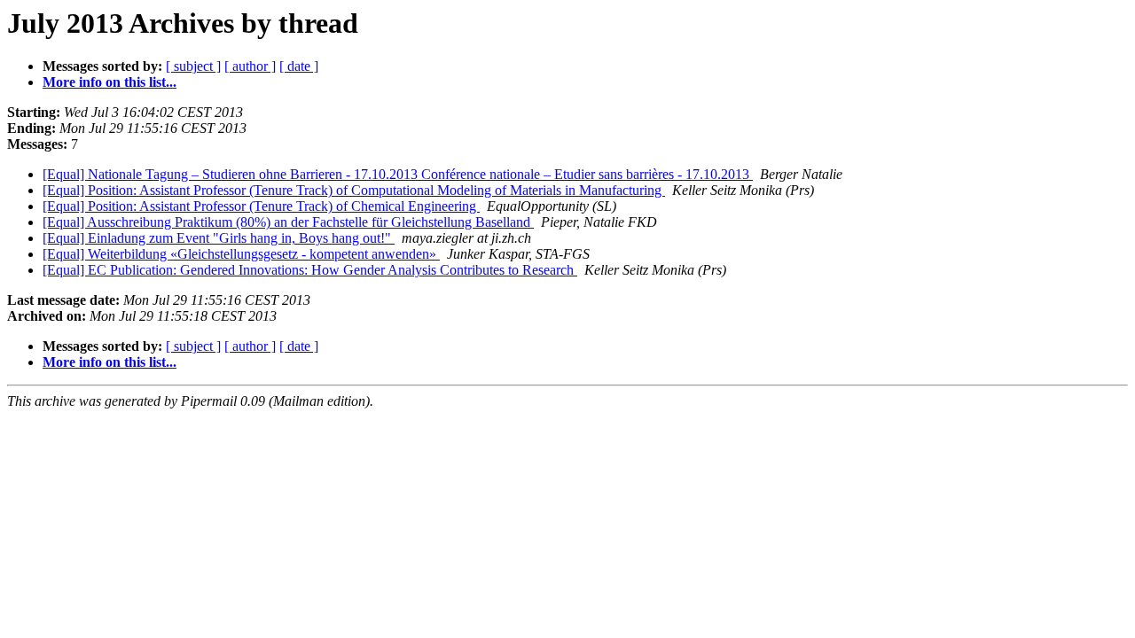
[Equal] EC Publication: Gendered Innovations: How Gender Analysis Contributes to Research (310, 269)
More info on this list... (109, 81)
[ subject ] (193, 66)
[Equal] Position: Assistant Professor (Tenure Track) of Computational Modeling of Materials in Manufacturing (354, 190)
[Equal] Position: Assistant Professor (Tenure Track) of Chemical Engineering (261, 206)
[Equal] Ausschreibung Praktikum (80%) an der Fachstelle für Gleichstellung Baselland (288, 222)
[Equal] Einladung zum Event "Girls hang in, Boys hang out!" (219, 237)
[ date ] (298, 66)
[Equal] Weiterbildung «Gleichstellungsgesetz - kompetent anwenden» (241, 253)
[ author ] (250, 66)
